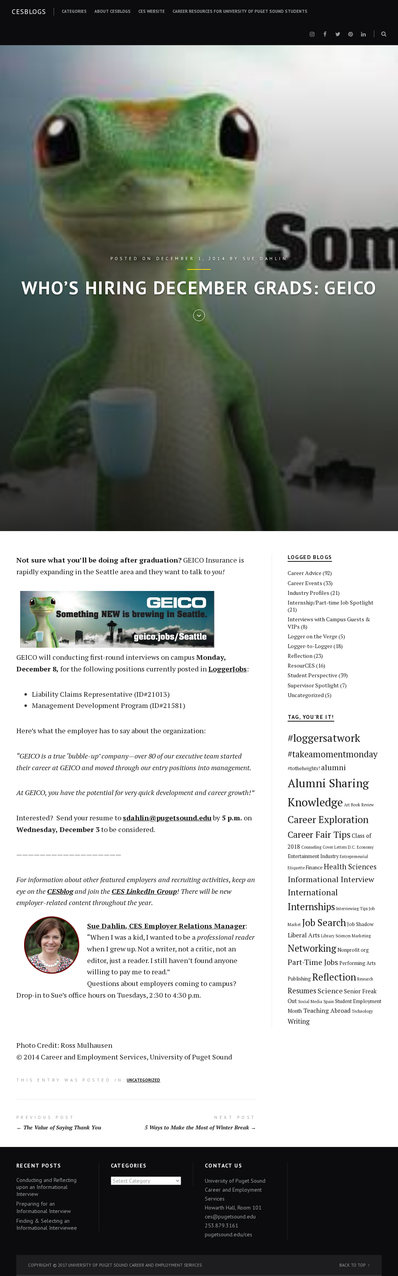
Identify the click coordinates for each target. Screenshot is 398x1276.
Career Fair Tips (319, 835)
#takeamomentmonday (332, 754)
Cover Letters (335, 847)
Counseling (311, 847)
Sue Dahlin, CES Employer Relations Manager (166, 925)
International (313, 892)
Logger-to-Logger (310, 646)
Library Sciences (336, 936)
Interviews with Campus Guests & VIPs (329, 622)
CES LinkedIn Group (144, 891)
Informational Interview (331, 879)
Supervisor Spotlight (313, 685)
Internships (311, 906)
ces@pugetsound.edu (230, 1216)
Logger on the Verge (312, 636)
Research (365, 979)
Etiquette (296, 867)
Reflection (300, 655)
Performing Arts (357, 963)
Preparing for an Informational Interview (43, 1207)
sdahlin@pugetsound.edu (167, 817)
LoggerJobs (227, 668)
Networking (312, 948)
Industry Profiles (308, 592)
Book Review (362, 805)
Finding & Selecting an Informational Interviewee (46, 1224)
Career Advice (304, 573)
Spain (328, 1001)
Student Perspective (312, 675)
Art (347, 805)
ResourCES (301, 665)
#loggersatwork (324, 738)
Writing (298, 1021)
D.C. (352, 847)
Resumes (302, 990)
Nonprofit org (353, 950)
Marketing (361, 936)
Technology (362, 1011)
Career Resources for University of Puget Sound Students (240, 11)
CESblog (60, 891)
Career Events (305, 583)
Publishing (299, 978)
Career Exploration (328, 819)
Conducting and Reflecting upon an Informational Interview (46, 1186)
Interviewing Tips (352, 908)
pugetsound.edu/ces (228, 1234)
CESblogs (29, 11)
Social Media (310, 1001)
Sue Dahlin (265, 258)
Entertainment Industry (313, 856)
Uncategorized (143, 1080)
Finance (314, 867)
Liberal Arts (304, 935)
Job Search (324, 922)
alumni (333, 767)
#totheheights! (304, 768)
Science (330, 990)
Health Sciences (350, 866)
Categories (74, 11)
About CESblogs (112, 11)
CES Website (151, 11)
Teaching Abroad (327, 1011)
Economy (365, 847)
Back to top (352, 1265)
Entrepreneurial (354, 856)
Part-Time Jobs (313, 962)
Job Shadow (360, 924)
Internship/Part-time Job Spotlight (331, 602)
